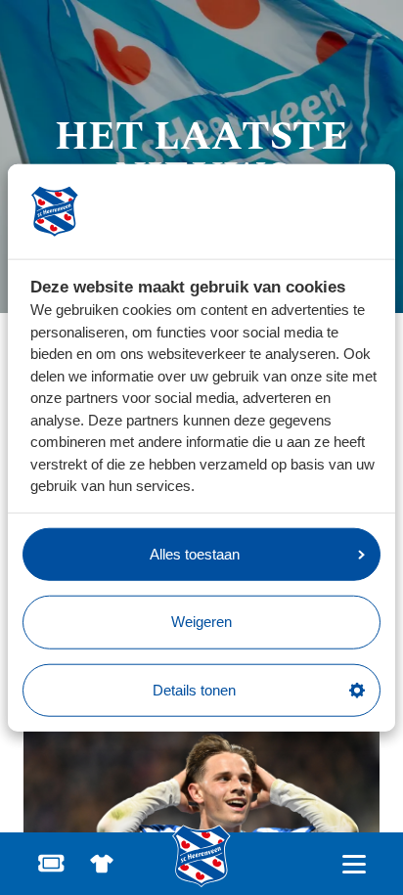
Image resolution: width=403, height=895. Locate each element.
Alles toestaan (195, 553)
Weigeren (201, 621)
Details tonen (194, 689)
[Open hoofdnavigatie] (354, 864)
